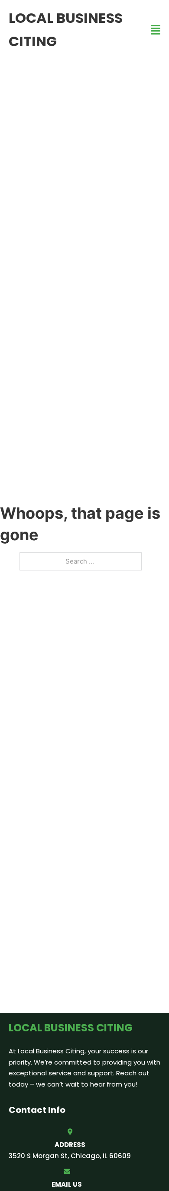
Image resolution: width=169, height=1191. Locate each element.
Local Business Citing (66, 29)
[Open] (155, 30)
